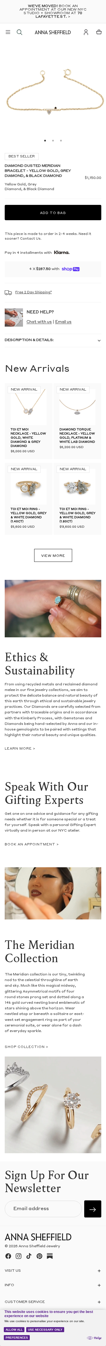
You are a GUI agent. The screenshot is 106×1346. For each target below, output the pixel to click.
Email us (63, 322)
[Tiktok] (28, 1256)
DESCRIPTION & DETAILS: (29, 340)
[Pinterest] (39, 1256)
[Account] (86, 32)
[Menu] (8, 32)
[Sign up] (92, 1208)
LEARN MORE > (20, 749)
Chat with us (39, 322)
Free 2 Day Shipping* (33, 292)
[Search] (19, 32)
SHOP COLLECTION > (26, 1047)
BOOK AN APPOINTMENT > (32, 844)
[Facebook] (8, 1256)
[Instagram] (18, 1256)
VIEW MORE (53, 556)
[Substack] (49, 1256)
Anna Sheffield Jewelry (39, 1246)
